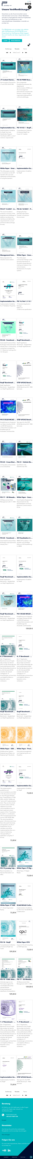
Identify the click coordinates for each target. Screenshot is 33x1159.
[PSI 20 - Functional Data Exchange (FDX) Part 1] (8, 526)
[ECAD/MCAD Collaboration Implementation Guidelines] (25, 893)
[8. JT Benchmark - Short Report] (8, 644)
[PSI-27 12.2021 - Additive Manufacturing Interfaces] (8, 197)
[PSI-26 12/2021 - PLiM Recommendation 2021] (25, 197)
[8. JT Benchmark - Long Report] (25, 644)
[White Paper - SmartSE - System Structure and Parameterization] (8, 156)
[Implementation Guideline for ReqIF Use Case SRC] (8, 116)
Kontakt (4, 1120)
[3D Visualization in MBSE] (25, 526)
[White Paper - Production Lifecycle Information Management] (25, 737)
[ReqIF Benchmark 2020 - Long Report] (8, 371)
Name (25, 49)
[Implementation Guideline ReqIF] (25, 156)
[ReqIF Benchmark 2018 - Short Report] (8, 700)
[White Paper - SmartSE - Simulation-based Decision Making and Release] (25, 243)
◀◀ (7, 52)
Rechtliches (22, 1157)
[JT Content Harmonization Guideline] (8, 68)
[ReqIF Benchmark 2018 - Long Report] (25, 700)
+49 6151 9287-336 (12, 1116)
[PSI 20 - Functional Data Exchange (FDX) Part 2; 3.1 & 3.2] (8, 328)
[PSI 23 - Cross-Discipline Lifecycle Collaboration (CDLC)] (8, 450)
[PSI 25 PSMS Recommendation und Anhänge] (25, 68)
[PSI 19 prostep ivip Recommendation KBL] (8, 856)
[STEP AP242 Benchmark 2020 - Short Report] (25, 371)
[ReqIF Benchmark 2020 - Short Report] (25, 328)
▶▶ (26, 52)
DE (28, 1)
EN (30, 1)
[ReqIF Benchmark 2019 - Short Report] (8, 602)
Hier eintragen (6, 1134)
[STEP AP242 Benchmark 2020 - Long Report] (25, 408)
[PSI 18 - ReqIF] (8, 930)
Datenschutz (14, 1157)
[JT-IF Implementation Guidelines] (8, 774)
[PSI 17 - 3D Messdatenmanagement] (8, 485)
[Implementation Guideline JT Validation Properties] (8, 289)
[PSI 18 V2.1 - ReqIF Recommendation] (25, 116)
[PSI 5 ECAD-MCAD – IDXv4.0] (25, 602)
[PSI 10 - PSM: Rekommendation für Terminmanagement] (8, 967)
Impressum (6, 1157)
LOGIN (5, 40)
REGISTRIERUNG (15, 40)
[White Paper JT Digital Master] (25, 856)
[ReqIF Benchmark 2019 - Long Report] (8, 565)
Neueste (17, 49)
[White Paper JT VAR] (8, 893)
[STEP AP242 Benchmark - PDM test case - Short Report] (25, 1065)
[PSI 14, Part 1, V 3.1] (25, 289)
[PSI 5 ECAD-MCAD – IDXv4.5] (8, 408)
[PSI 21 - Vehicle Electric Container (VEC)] (25, 450)
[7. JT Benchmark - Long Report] (25, 1010)
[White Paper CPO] (25, 930)
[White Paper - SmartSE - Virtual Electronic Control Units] (25, 485)
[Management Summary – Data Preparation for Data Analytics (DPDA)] (8, 243)
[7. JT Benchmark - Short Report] (8, 1010)
